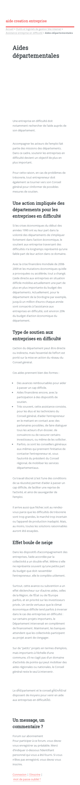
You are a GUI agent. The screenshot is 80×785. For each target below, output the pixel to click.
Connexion (19, 774)
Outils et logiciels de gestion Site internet (38, 29)
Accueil (9, 29)
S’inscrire (34, 774)
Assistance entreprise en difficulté (24, 32)
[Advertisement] (40, 92)
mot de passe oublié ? (27, 779)
